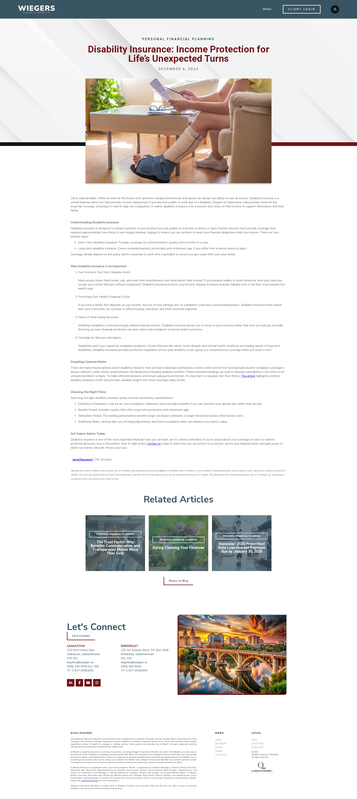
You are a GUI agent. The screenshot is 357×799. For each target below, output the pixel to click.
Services (218, 747)
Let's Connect (81, 636)
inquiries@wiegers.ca (80, 662)
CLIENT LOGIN (301, 9)
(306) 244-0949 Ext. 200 (83, 666)
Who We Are (221, 743)
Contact (218, 750)
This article (248, 376)
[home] (36, 9)
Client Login (221, 754)
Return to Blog (178, 581)
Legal (254, 739)
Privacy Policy (258, 743)
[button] (267, 9)
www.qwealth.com (90, 780)
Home (218, 739)
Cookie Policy (258, 747)
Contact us (154, 444)
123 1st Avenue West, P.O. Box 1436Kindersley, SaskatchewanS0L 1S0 (145, 654)
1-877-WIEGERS (136, 670)
